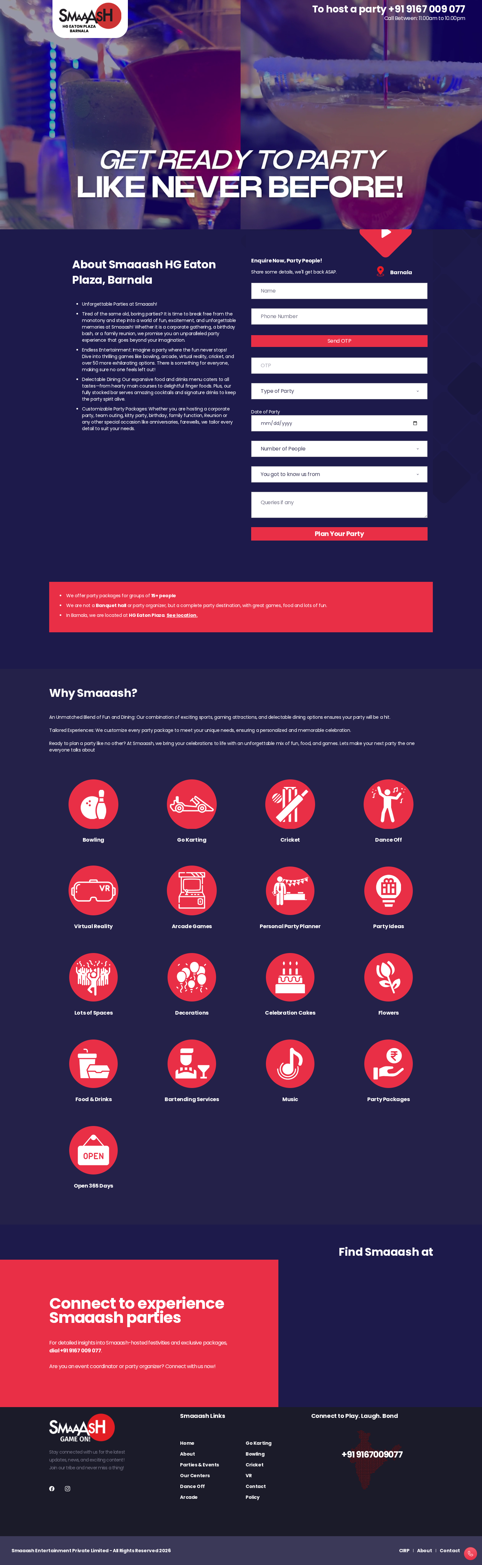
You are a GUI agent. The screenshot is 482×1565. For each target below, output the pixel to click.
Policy (253, 1497)
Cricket (254, 1464)
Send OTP (339, 341)
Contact (256, 1486)
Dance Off (192, 1486)
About (187, 1454)
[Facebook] (51, 1488)
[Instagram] (67, 1488)
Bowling (255, 1454)
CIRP (404, 1550)
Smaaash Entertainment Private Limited (60, 1550)
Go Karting (258, 1443)
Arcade (189, 1497)
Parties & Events (199, 1464)
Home (187, 1443)
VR (248, 1475)
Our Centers (195, 1475)
